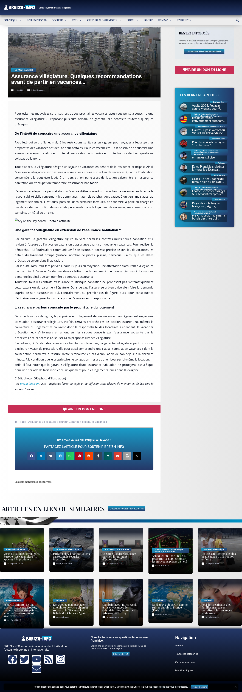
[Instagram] (60, 659)
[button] (237, 20)
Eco (75, 20)
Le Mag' (19, 69)
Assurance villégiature (42, 421)
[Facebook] (12, 659)
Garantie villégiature (81, 421)
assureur (62, 421)
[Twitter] (24, 659)
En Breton (184, 20)
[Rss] (48, 659)
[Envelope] (36, 668)
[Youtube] (36, 659)
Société (57, 20)
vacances (101, 421)
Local (131, 20)
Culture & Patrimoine (102, 20)
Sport (148, 20)
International (37, 20)
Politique (10, 20)
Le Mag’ (163, 20)
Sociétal (28, 69)
